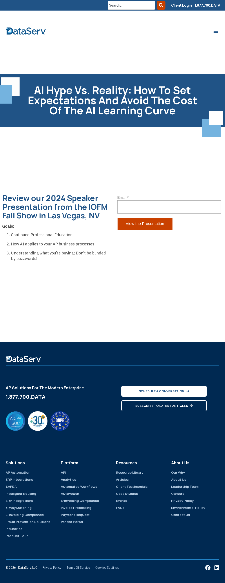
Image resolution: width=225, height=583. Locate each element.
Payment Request (75, 514)
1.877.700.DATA (207, 5)
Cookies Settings (107, 568)
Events (121, 500)
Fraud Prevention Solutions (28, 521)
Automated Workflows (79, 486)
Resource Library (129, 472)
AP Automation (18, 472)
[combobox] (131, 5)
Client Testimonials (131, 486)
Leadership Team (185, 486)
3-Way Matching (19, 507)
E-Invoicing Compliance (25, 514)
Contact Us (180, 514)
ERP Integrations (19, 479)
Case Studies (127, 493)
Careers (177, 493)
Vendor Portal (72, 521)
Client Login (181, 5)
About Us (178, 479)
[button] (215, 31)
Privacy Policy (182, 500)
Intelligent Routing (21, 493)
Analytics (68, 479)
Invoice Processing (76, 507)
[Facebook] (207, 567)
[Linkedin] (216, 567)
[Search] (161, 5)
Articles (122, 479)
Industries (14, 528)
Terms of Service (78, 568)
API (63, 472)
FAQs (120, 507)
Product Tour (17, 536)
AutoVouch (70, 493)
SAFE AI (12, 486)
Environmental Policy (188, 507)
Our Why (178, 472)
